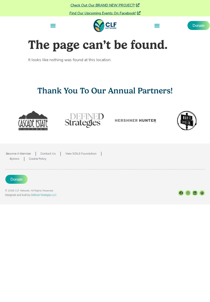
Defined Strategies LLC (44, 195)
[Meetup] (202, 193)
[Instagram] (188, 193)
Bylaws (14, 159)
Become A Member (18, 154)
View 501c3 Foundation (81, 154)
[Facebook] (181, 193)
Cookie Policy (37, 159)
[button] (53, 25)
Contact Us (48, 154)
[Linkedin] (195, 193)
